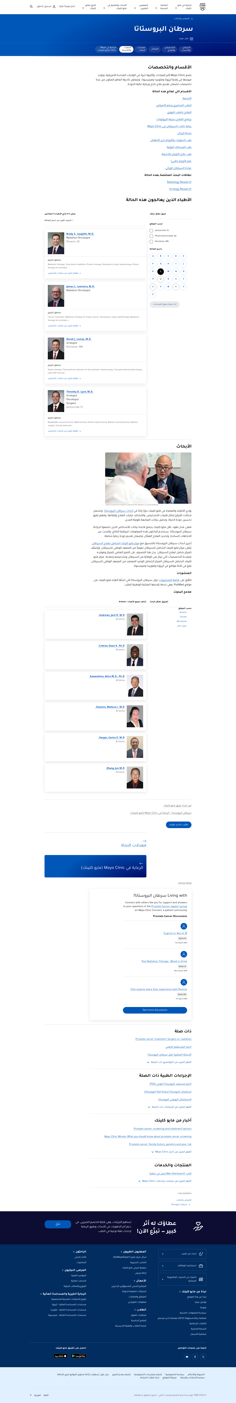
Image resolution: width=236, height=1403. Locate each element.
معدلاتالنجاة (141, 49)
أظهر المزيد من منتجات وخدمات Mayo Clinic (166, 1181)
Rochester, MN (162, 242)
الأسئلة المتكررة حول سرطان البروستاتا (169, 1055)
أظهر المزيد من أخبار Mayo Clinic (173, 1152)
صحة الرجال (184, 133)
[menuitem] (185, 49)
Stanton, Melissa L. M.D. (110, 707)
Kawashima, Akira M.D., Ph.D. (107, 676)
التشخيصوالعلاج (170, 49)
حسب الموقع (156, 224)
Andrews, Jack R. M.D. (111, 615)
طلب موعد (183, 39)
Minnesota (182, 622)
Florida (183, 617)
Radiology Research (179, 182)
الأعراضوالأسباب (185, 49)
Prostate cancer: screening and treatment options (162, 1129)
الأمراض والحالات (182, 19)
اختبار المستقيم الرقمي (178, 1047)
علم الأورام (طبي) (181, 161)
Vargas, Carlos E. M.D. (111, 738)
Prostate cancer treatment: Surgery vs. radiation (163, 1039)
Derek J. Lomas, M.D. (79, 339)
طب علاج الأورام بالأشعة (176, 154)
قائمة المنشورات (169, 580)
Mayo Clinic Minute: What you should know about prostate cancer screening (147, 1136)
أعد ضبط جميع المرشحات (164, 304)
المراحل (155, 49)
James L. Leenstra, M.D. (80, 286)
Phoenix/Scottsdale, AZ (165, 236)
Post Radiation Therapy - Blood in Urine (164, 961)
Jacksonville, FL (162, 231)
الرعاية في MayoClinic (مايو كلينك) (107, 49)
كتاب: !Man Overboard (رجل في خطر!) (170, 1173)
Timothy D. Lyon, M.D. (79, 392)
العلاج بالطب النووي (179, 112)
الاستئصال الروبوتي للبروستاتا (174, 1099)
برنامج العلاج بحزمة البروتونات (173, 119)
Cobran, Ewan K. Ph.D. (111, 646)
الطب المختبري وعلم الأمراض (173, 105)
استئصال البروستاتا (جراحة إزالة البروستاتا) (167, 1092)
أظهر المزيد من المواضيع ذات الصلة (171, 1062)
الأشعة (187, 98)
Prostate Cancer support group (169, 906)
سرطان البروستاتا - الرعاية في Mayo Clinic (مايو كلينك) (160, 813)
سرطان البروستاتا (163, 29)
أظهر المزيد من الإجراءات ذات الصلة (171, 1107)
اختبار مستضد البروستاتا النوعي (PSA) (170, 1084)
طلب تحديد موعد (178, 824)
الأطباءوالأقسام (126, 49)
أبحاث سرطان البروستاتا (118, 511)
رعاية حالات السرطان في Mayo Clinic (169, 126)
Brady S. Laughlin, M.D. (80, 234)
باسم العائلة (156, 249)
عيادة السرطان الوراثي (178, 168)
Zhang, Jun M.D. (115, 768)
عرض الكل (182, 626)
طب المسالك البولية (179, 147)
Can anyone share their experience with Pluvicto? (158, 989)
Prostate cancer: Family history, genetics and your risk (160, 1144)
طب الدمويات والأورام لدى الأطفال (170, 140)
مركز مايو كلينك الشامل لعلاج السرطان (115, 543)
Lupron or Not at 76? (175, 933)
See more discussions (155, 1010)
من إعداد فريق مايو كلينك (177, 805)
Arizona (183, 613)
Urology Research (180, 189)
